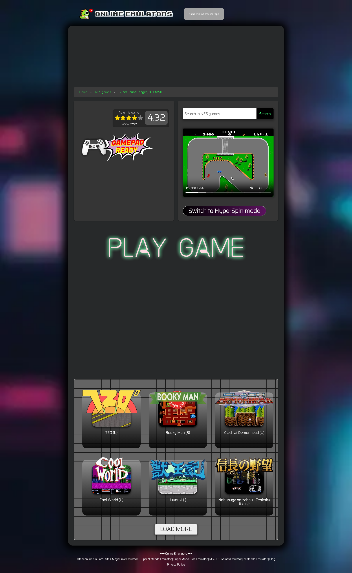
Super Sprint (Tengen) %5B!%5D (140, 92)
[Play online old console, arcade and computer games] (120, 14)
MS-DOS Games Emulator (225, 559)
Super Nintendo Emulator (156, 559)
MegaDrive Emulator (125, 559)
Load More (176, 529)
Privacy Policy (176, 564)
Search (265, 114)
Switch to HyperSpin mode (224, 211)
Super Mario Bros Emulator (190, 559)
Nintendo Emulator (255, 559)
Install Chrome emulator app (203, 14)
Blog (272, 559)
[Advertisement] (176, 59)
